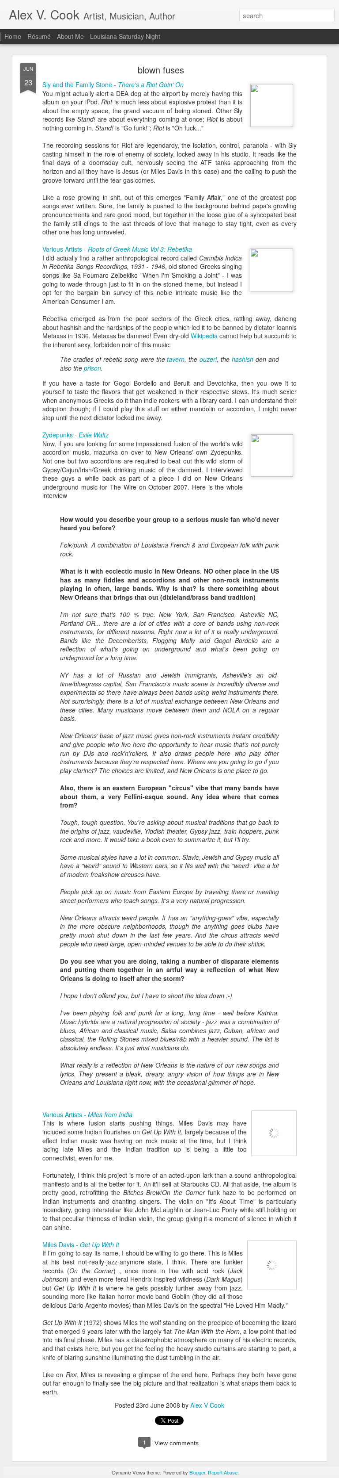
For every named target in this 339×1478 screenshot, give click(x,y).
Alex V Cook (207, 1405)
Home (12, 36)
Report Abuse (222, 1472)
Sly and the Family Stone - (113, 84)
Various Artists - (117, 249)
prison (92, 368)
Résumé (39, 36)
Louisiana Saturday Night (125, 36)
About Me (70, 36)
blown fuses (161, 69)
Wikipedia (205, 335)
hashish (242, 359)
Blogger (197, 1472)
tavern (176, 359)
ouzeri (208, 359)
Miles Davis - (80, 1244)
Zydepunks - (75, 434)
